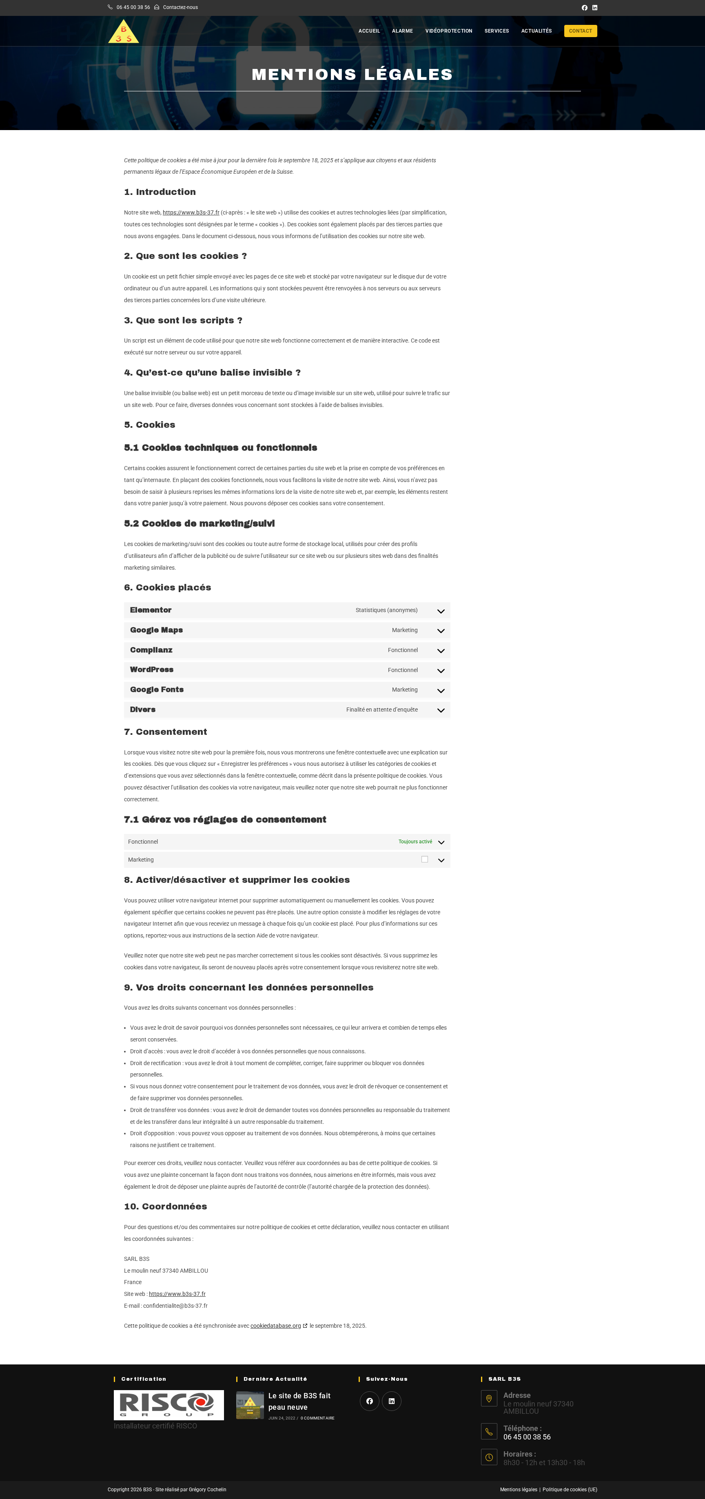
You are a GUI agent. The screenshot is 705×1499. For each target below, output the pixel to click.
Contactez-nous (180, 7)
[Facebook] (369, 1401)
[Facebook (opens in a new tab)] (584, 8)
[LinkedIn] (391, 1401)
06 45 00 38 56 (133, 7)
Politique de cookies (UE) (570, 1489)
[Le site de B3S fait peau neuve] (250, 1405)
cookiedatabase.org (276, 1325)
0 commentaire (318, 1418)
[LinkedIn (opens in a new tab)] (593, 8)
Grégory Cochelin (207, 1489)
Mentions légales (518, 1489)
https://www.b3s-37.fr (191, 212)
